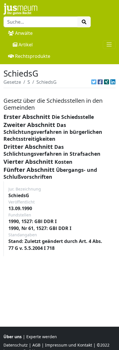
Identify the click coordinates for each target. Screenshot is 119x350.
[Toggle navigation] (109, 44)
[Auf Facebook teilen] (100, 82)
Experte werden (41, 336)
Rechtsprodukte (32, 56)
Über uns (12, 336)
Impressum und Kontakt (68, 345)
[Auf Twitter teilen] (93, 82)
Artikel (25, 44)
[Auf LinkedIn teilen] (113, 82)
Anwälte (24, 33)
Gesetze (12, 82)
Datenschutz (15, 345)
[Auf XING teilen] (106, 82)
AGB (36, 345)
